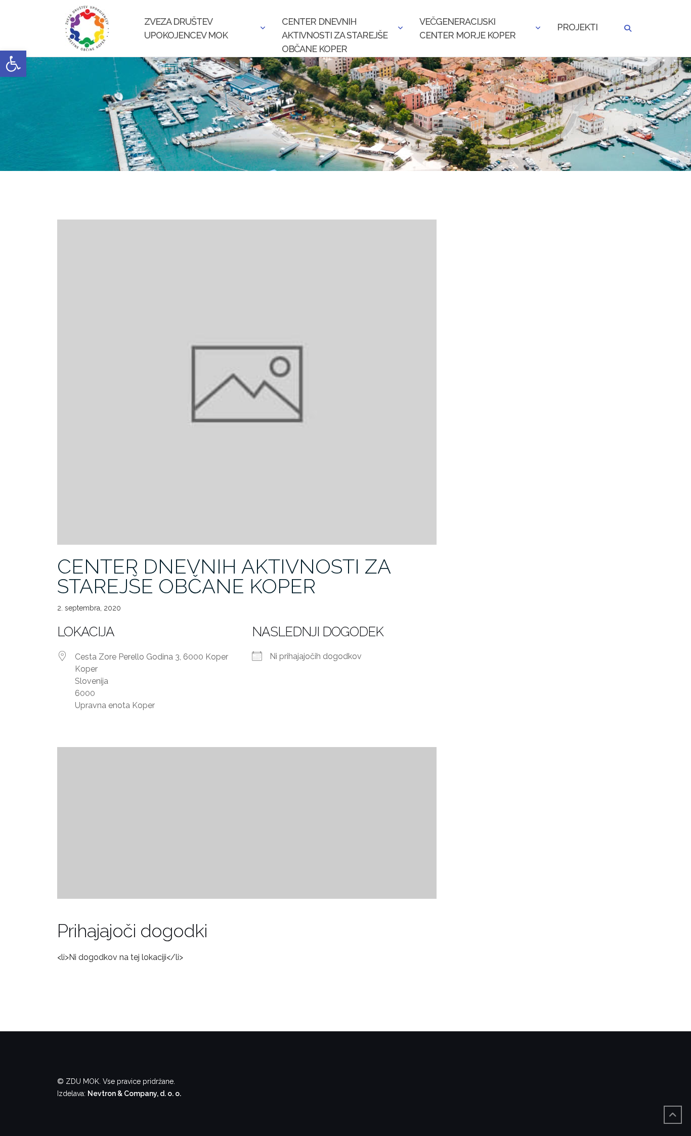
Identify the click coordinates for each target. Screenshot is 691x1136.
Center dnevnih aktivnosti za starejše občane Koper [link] (334, 29)
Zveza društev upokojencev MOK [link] (186, 28)
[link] (13, 64)
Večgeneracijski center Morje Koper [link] (467, 28)
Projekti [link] (577, 27)
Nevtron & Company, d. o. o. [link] (134, 1093)
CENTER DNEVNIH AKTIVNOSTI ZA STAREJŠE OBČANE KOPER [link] (224, 576)
